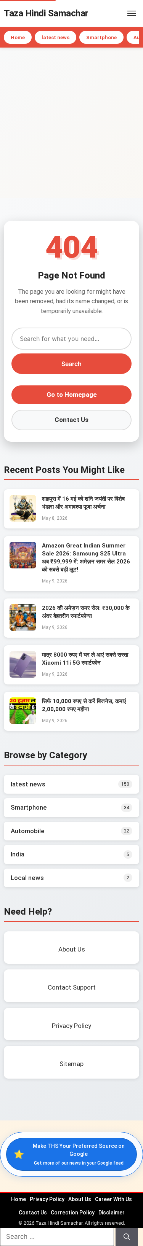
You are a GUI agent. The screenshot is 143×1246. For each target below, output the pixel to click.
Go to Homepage (72, 394)
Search (71, 364)
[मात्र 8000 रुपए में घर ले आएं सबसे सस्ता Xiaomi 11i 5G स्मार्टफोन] (23, 675)
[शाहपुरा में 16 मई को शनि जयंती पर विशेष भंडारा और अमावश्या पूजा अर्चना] (23, 519)
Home (18, 37)
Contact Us (71, 419)
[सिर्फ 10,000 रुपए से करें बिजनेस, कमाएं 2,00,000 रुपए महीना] (23, 722)
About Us (79, 1199)
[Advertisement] (71, 122)
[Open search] (120, 13)
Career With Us (113, 1199)
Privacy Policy (47, 1199)
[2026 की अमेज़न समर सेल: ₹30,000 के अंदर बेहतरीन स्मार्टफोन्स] (23, 628)
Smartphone (101, 37)
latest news (55, 37)
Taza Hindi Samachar (46, 13)
